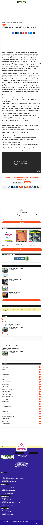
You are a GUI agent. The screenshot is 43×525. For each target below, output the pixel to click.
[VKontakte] (25, 187)
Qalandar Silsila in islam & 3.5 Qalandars (16, 268)
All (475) (21, 300)
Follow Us (21, 449)
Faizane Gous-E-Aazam (8, 413)
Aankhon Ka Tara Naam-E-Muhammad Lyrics (12, 324)
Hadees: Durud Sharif (7, 389)
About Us (19, 523)
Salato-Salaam (6, 384)
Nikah (7, 22)
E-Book (22, 523)
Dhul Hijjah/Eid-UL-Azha (8, 396)
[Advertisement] (21, 12)
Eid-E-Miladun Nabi (7, 381)
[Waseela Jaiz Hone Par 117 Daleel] (5, 295)
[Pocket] (26, 33)
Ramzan (4, 366)
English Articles (6, 382)
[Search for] (39, 2)
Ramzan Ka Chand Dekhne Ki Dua (15, 279)
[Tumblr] (21, 33)
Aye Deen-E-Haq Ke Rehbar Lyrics (10, 333)
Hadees (4, 372)
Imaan (4, 379)
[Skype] (29, 33)
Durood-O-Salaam (6, 391)
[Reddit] (22, 187)
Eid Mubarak (5, 386)
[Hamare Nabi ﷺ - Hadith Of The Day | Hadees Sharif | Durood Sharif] (21, 2)
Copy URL (27, 182)
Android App (5, 411)
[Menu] (41, 2)
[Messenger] (31, 33)
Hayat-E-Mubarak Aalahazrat (9, 404)
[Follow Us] (21, 445)
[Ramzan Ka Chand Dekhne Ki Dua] (5, 282)
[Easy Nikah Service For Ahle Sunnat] (8, 236)
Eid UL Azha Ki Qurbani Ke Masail (15, 274)
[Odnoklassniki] (27, 187)
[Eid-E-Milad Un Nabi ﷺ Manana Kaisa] (5, 288)
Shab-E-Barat (6, 418)
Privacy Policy (34, 523)
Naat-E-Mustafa (6, 374)
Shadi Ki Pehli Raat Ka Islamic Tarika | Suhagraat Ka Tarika (14, 318)
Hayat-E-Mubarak (6, 421)
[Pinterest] (23, 33)
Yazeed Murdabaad (7, 406)
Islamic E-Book (6, 401)
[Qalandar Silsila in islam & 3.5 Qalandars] (5, 270)
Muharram (5, 376)
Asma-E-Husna (6, 403)
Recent (20, 338)
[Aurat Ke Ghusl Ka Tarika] (21, 236)
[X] (16, 33)
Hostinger (26, 521)
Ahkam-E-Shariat (6, 399)
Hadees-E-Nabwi (6, 367)
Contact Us (40, 523)
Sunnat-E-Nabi (6, 409)
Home (4, 22)
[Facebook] (13, 33)
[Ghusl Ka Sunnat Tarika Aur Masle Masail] (35, 236)
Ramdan (26, 523)
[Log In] (38, 2)
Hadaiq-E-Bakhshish (7, 408)
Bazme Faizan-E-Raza (7, 394)
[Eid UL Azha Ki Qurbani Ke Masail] (5, 276)
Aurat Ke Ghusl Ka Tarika (20, 243)
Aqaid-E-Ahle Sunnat (7, 371)
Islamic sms (5, 377)
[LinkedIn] (18, 33)
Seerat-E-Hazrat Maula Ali (8, 416)
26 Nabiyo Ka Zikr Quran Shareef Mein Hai (11, 321)
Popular (7, 338)
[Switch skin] (1, 2)
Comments (34, 338)
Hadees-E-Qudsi (6, 423)
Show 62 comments (21, 249)
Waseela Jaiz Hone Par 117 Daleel (14, 292)
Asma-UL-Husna (6, 414)
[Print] (38, 187)
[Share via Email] (34, 33)
